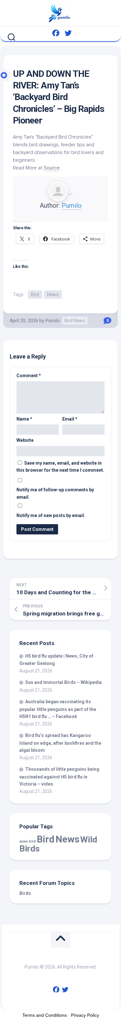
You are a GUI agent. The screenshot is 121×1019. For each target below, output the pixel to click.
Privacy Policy (85, 1015)
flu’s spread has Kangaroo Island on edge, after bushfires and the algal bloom (60, 743)
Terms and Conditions (44, 1015)
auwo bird (27, 841)
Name (24, 419)
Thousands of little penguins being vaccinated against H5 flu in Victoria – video (59, 777)
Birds (25, 893)
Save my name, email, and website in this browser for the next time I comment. (60, 466)
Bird (35, 294)
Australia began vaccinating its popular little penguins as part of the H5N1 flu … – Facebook (57, 709)
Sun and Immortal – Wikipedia (63, 682)
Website (25, 440)
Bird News (75, 320)
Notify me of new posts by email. (50, 515)
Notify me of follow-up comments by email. (55, 493)
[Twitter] (68, 33)
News (53, 294)
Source (52, 168)
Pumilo (72, 205)
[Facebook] (55, 33)
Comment (28, 375)
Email (69, 419)
